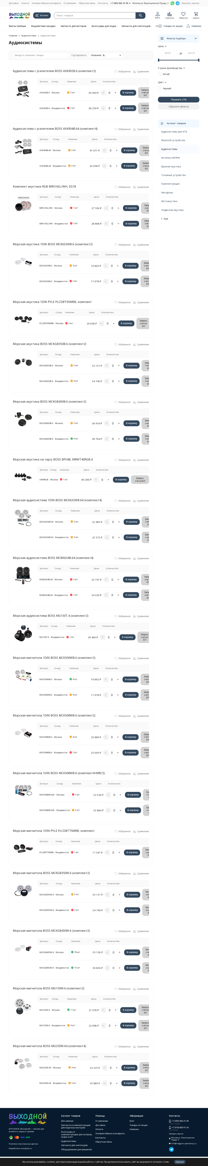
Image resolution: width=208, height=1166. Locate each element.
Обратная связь (87, 3)
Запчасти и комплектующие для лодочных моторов (76, 1126)
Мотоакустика (169, 201)
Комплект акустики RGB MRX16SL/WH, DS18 (44, 186)
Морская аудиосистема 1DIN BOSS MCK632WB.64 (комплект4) (57, 500)
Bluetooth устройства (173, 140)
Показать (176, 99)
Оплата (25, 3)
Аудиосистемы (28, 35)
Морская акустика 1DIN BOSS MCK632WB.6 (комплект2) (52, 244)
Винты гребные (17, 26)
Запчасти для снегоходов (136, 26)
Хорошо (180, 1161)
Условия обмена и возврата (46, 3)
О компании (70, 3)
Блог (132, 1120)
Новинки (134, 1129)
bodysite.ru (27, 1148)
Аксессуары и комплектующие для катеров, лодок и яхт (76, 1134)
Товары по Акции (139, 1125)
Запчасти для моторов (73, 26)
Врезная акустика (171, 166)
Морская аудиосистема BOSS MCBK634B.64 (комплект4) (53, 558)
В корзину (128, 92)
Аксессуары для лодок (103, 26)
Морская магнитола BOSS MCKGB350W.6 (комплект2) (51, 873)
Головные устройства (173, 175)
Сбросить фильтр (179, 106)
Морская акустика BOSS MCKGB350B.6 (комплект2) (49, 344)
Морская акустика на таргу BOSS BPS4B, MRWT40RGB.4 (53, 459)
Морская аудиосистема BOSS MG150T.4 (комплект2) (50, 616)
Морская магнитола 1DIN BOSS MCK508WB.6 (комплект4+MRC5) (59, 773)
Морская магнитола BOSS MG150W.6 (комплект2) (48, 988)
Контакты (103, 3)
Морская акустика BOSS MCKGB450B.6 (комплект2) (49, 401)
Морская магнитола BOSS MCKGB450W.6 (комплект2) (51, 931)
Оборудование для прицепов (76, 1149)
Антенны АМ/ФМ (170, 157)
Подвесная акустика (172, 209)
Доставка (14, 3)
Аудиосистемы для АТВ (174, 131)
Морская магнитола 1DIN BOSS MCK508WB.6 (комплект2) (54, 715)
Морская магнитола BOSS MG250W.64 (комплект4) (49, 1046)
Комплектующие (170, 183)
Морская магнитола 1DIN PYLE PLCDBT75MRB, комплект (54, 831)
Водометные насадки (43, 26)
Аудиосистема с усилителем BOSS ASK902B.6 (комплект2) (54, 71)
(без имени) (67, 1120)
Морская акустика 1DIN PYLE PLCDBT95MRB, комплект (52, 302)
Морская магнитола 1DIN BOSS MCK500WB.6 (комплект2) (54, 658)
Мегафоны (167, 192)
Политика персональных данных (23, 1144)
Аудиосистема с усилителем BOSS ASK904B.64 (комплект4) (55, 129)
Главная (13, 35)
